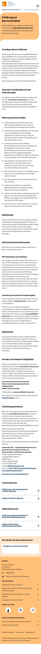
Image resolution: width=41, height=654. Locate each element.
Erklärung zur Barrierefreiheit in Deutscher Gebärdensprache (17, 589)
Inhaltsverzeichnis (8, 632)
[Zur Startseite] (11, 4)
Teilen (32, 610)
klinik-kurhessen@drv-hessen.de (17, 576)
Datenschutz (30, 632)
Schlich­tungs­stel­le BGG (10, 625)
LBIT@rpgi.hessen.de (14, 466)
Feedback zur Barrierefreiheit (12, 600)
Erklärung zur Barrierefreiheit (11, 9)
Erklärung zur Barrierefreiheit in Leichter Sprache (16, 595)
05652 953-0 (10, 573)
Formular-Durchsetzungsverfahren (14, 474)
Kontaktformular (8, 398)
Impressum (20, 632)
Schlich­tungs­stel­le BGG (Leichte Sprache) (16, 621)
